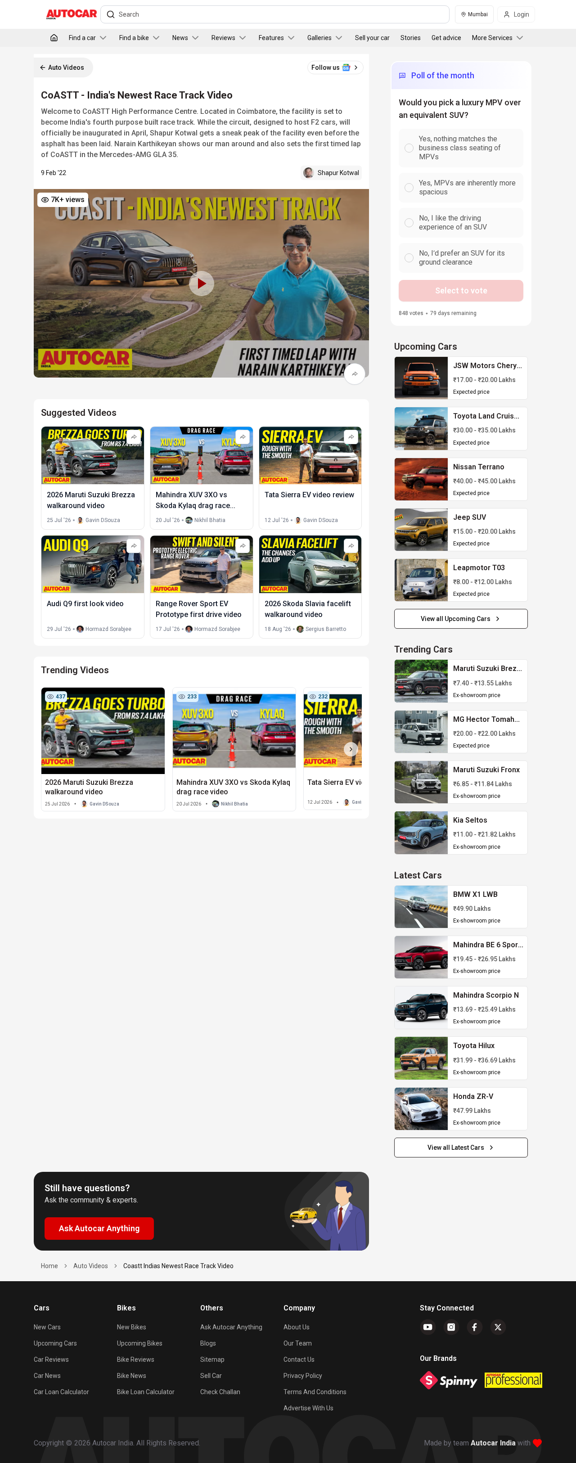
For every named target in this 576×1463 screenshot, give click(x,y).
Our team (298, 1343)
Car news (47, 1375)
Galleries (319, 37)
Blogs (208, 1343)
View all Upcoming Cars (455, 618)
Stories (410, 37)
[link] (421, 378)
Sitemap (212, 1359)
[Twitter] (498, 1327)
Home (49, 1265)
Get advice (446, 37)
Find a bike (134, 37)
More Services (492, 37)
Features (271, 37)
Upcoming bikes (139, 1343)
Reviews (223, 37)
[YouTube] (428, 1327)
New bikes (131, 1327)
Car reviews (51, 1359)
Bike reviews (135, 1359)
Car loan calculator (61, 1391)
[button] (201, 283)
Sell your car (372, 37)
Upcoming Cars (55, 1343)
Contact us (299, 1359)
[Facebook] (475, 1327)
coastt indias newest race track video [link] (178, 1265)
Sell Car (211, 1375)
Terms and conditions (315, 1391)
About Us (297, 1327)
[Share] (354, 374)
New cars (47, 1327)
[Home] (54, 38)
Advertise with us (308, 1408)
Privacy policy (303, 1375)
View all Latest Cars (456, 1147)
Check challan (220, 1391)
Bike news (131, 1375)
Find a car (82, 37)
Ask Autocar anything (231, 1327)
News (180, 37)
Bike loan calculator (146, 1391)
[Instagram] (451, 1327)
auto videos (90, 1265)
